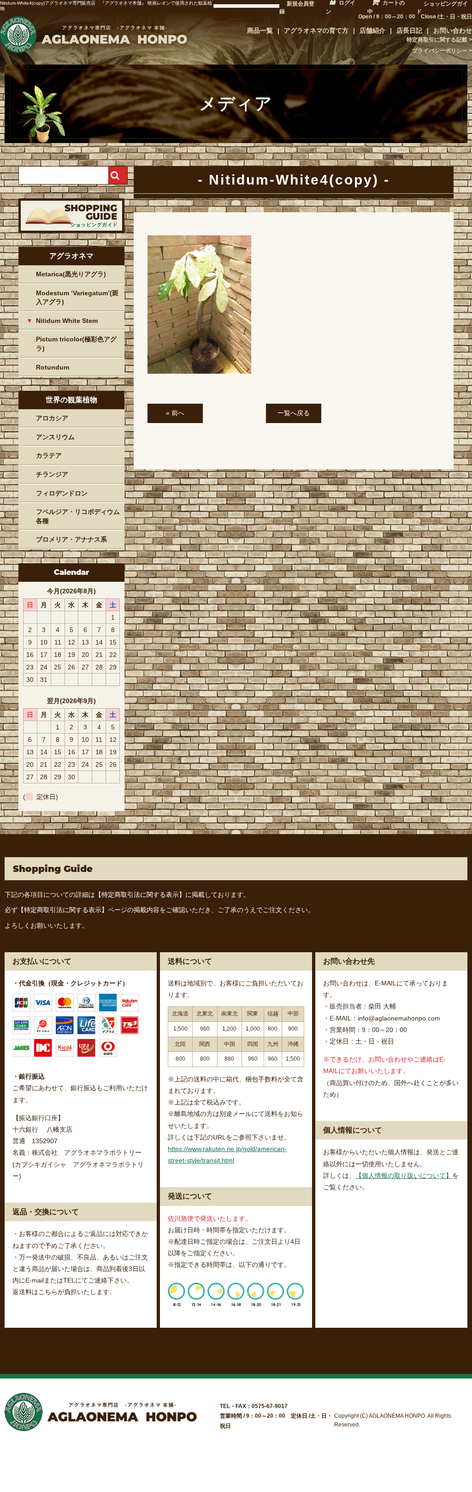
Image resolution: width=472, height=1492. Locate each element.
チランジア (52, 474)
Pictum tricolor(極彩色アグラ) (76, 343)
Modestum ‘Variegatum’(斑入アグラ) (77, 297)
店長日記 (409, 30)
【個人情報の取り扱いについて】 (403, 1175)
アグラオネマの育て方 (316, 30)
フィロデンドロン (62, 493)
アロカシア (52, 418)
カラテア (49, 455)
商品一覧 (260, 30)
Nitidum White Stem (67, 320)
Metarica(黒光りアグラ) (71, 274)
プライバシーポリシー (439, 51)
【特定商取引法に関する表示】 (140, 894)
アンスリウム (55, 437)
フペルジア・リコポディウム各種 (78, 516)
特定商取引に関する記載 (437, 39)
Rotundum (52, 367)
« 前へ (175, 413)
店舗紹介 (372, 30)
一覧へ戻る (293, 413)
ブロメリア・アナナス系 (71, 539)
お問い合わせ (452, 30)
